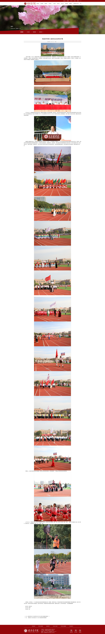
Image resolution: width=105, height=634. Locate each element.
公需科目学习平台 (76, 3)
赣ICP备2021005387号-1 (52, 632)
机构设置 (42, 3)
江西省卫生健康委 (63, 626)
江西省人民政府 (55, 626)
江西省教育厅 (71, 626)
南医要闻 (17, 28)
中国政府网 (33, 626)
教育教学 (46, 3)
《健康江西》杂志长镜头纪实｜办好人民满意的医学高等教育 (35, 617)
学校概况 (37, 3)
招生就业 (58, 3)
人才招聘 (54, 3)
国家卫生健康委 (40, 626)
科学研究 (50, 3)
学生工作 (62, 3)
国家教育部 (48, 626)
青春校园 (66, 3)
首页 (14, 28)
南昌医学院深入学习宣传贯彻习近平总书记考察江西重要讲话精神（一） (37, 616)
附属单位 (70, 3)
